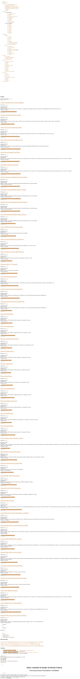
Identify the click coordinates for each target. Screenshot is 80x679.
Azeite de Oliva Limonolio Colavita (10, 451)
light (35, 643)
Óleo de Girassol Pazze (6, 314)
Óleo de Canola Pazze (6, 363)
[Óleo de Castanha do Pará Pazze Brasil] (7, 335)
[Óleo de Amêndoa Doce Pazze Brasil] (7, 397)
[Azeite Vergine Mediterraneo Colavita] (7, 535)
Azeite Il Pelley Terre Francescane (9, 475)
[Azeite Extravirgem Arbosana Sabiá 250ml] (8, 111)
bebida (6, 642)
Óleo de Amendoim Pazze (7, 388)
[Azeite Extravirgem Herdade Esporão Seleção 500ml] (10, 211)
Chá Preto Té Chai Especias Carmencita (30, 652)
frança (6, 644)
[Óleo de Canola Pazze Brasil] (6, 360)
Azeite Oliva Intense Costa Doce (9, 164)
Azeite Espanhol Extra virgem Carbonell (12, 102)
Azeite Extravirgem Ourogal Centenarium (12, 301)
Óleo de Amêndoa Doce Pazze (8, 401)
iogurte (22, 643)
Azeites (7, 117)
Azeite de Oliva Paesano (7, 500)
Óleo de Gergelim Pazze (7, 326)
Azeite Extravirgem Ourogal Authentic (11, 289)
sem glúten (22, 645)
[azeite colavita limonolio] (5, 448)
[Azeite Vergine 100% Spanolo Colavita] (7, 434)
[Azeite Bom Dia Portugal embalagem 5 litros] (8, 273)
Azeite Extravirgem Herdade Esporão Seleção (13, 214)
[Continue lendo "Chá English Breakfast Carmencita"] (9, 650)
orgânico (2, 645)
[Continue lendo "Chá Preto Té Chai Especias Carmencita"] (10, 652)
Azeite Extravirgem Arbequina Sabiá (10, 127)
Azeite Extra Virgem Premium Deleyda (11, 565)
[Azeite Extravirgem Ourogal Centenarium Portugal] (10, 298)
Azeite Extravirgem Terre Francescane (11, 463)
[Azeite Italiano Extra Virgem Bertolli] (7, 599)
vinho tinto (41, 645)
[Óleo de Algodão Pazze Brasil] (6, 410)
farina (38, 642)
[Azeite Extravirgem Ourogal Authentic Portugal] (9, 285)
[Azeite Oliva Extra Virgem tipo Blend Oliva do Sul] (10, 136)
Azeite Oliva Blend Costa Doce (9, 590)
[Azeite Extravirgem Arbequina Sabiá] (7, 124)
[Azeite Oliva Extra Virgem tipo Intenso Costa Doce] (10, 161)
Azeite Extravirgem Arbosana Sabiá (10, 115)
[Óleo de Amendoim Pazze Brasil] (6, 385)
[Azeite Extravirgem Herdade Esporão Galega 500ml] (10, 186)
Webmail (4, 672)
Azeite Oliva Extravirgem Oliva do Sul (11, 140)
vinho (36, 645)
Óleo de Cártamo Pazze (7, 351)
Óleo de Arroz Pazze (6, 376)
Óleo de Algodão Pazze (6, 413)
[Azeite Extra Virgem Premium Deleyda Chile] (9, 562)
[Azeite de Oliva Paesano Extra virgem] (7, 497)
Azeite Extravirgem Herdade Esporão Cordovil (13, 177)
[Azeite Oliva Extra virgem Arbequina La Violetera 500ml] (11, 509)
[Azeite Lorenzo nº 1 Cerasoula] (6, 260)
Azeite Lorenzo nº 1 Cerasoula (9, 264)
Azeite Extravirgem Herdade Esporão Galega (13, 189)
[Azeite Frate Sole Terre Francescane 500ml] (8, 484)
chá (25, 642)
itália (32, 644)
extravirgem (33, 642)
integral (18, 643)
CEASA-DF (2, 657)
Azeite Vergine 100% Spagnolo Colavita (11, 438)
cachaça (14, 642)
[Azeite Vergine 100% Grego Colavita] (7, 548)
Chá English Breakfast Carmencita (27, 650)
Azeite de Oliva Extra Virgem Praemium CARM (14, 525)
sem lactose (28, 645)
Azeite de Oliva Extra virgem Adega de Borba (13, 615)
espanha (28, 642)
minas (38, 643)
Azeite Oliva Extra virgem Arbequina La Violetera (14, 513)
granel (14, 644)
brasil (10, 642)
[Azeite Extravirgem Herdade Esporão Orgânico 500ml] (10, 198)
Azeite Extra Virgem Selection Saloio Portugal (13, 578)
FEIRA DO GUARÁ (4, 661)
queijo (17, 645)
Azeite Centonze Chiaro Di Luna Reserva (12, 239)
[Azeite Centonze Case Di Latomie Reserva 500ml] (9, 248)
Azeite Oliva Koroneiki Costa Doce (10, 152)
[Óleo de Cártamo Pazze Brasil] (6, 347)
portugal (12, 645)
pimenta (7, 645)
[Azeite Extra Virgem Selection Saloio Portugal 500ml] (10, 574)
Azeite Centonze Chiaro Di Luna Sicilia (11, 227)
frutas (10, 643)
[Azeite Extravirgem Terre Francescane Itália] (8, 459)
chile (17, 642)
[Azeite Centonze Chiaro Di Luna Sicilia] (8, 223)
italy (29, 643)
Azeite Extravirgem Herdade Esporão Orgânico (13, 202)
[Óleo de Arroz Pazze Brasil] (5, 372)
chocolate (21, 642)
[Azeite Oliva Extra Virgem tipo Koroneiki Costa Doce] (10, 148)
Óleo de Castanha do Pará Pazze (9, 339)
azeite (2, 642)
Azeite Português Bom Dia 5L (8, 276)
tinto (32, 645)
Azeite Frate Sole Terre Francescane (10, 488)
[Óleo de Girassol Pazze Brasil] (6, 310)
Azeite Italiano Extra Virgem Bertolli (10, 603)
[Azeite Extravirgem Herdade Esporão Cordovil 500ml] (10, 173)
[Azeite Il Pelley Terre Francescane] (7, 472)
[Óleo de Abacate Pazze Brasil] (6, 422)
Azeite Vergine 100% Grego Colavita (10, 552)
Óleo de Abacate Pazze (6, 426)
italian (26, 643)
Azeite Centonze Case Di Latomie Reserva (12, 252)
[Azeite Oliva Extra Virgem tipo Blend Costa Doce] (9, 587)
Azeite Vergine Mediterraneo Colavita (11, 539)
